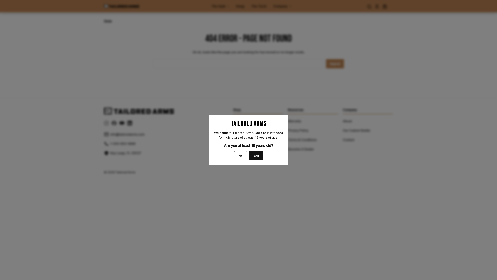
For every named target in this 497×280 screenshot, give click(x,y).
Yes (256, 156)
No (240, 156)
